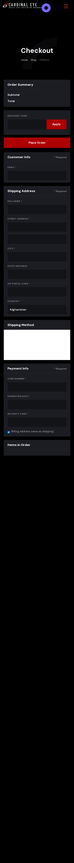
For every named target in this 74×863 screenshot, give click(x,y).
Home (24, 59)
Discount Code (17, 116)
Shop (33, 59)
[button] (66, 6)
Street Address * (19, 218)
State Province (17, 266)
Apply (56, 124)
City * (11, 248)
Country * (14, 301)
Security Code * (18, 414)
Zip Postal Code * (19, 283)
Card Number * (17, 378)
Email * (12, 167)
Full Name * (15, 201)
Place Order (37, 143)
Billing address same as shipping (32, 431)
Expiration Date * (19, 396)
